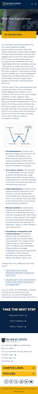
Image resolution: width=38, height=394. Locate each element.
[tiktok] (21, 382)
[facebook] (11, 382)
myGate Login (7, 355)
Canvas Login (7, 358)
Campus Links (13, 367)
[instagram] (6, 382)
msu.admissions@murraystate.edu (16, 345)
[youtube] (31, 382)
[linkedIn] (26, 382)
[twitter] (16, 382)
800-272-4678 (8, 348)
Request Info (16, 315)
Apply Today (16, 327)
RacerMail (6, 361)
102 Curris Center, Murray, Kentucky (17, 352)
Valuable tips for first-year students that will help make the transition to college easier (21, 282)
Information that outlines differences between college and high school (20, 272)
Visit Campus (17, 321)
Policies (9, 373)
